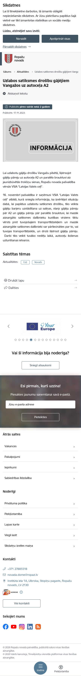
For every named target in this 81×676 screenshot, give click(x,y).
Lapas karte (12, 524)
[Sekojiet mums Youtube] (14, 626)
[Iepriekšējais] (8, 326)
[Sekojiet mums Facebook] (5, 626)
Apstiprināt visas (60, 38)
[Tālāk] (72, 326)
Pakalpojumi (12, 457)
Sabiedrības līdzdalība (18, 478)
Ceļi (25, 262)
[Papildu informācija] (21, 592)
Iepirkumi (10, 467)
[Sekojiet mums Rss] (38, 626)
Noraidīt (21, 38)
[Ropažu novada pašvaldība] (24, 63)
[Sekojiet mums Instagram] (22, 626)
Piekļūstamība (13, 514)
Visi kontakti (21, 603)
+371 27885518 (17, 569)
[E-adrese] (10, 592)
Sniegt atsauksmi (40, 365)
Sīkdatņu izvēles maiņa (19, 545)
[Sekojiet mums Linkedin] (30, 626)
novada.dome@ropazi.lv (23, 575)
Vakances (11, 446)
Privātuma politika (16, 503)
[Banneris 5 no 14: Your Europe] (40, 326)
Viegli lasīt (11, 535)
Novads (38, 262)
